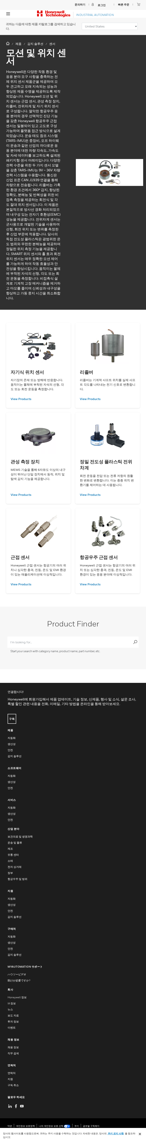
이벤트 (12, 1027)
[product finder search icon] (135, 642)
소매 (10, 860)
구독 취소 (13, 1085)
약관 (9, 1126)
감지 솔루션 (14, 756)
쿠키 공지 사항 (115, 1133)
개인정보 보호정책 (25, 1126)
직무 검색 (13, 1053)
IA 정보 (12, 1003)
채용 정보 (13, 1047)
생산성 (12, 744)
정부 (10, 872)
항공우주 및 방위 (17, 879)
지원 (10, 1079)
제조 (10, 848)
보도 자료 (13, 1015)
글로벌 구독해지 (91, 1126)
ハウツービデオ (17, 974)
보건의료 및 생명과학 (20, 836)
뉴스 (10, 1009)
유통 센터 (13, 854)
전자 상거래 (14, 866)
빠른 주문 (123, 4)
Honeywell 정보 (17, 997)
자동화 (12, 737)
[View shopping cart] (138, 4)
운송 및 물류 (15, 842)
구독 (12, 718)
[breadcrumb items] (8, 44)
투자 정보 (13, 1021)
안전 (10, 750)
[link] (38, 398)
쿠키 (76, 1126)
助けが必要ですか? (19, 980)
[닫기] (140, 1134)
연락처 (12, 1073)
